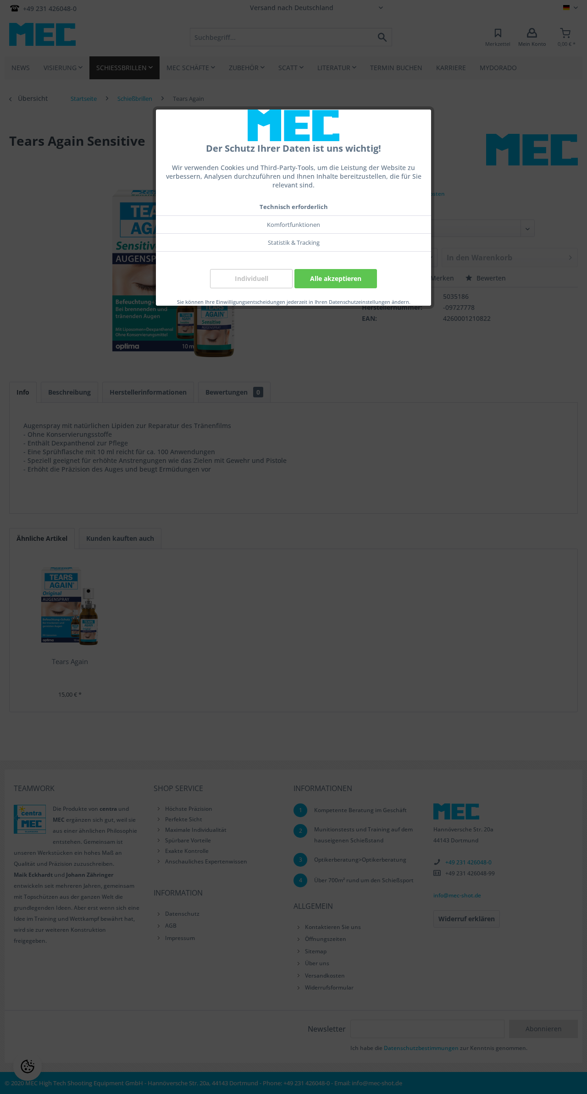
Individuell (251, 278)
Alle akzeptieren (335, 278)
